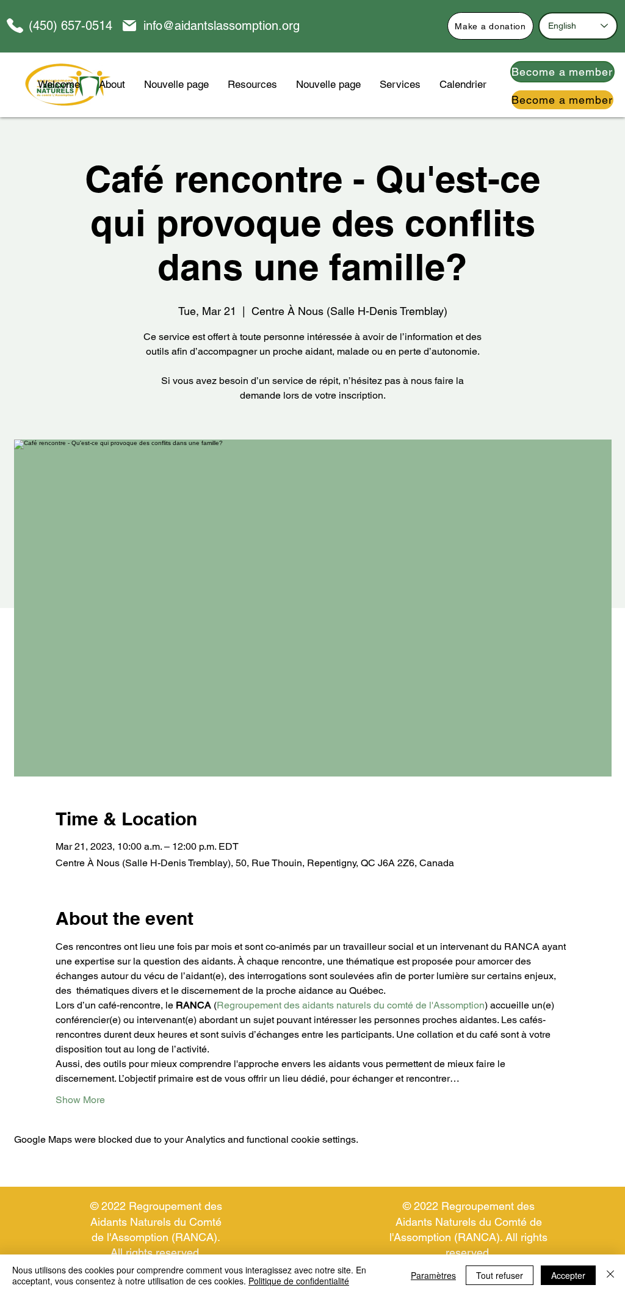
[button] (252, 84)
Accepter (568, 1275)
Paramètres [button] (433, 1275)
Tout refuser (499, 1275)
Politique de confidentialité (298, 1281)
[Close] (610, 1275)
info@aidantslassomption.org (221, 25)
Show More (80, 1100)
